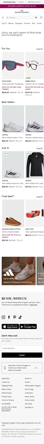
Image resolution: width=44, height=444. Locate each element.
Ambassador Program (33, 386)
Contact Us (6, 382)
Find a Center (29, 400)
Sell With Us (29, 407)
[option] (13, 74)
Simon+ (27, 382)
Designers (19, 23)
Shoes (39, 23)
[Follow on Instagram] (4, 318)
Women (27, 23)
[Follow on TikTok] (20, 318)
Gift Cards (28, 404)
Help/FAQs (5, 378)
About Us (28, 378)
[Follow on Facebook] (9, 318)
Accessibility (6, 404)
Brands (10, 23)
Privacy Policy (7, 397)
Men (33, 23)
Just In (4, 23)
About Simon (29, 397)
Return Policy (6, 389)
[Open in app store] (10, 328)
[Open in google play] (28, 328)
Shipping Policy (7, 386)
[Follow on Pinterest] (15, 318)
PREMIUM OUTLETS (34, 2)
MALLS (21, 2)
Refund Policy (7, 393)
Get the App (29, 389)
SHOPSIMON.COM (9, 2)
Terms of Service (8, 400)
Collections (29, 393)
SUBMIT (22, 355)
